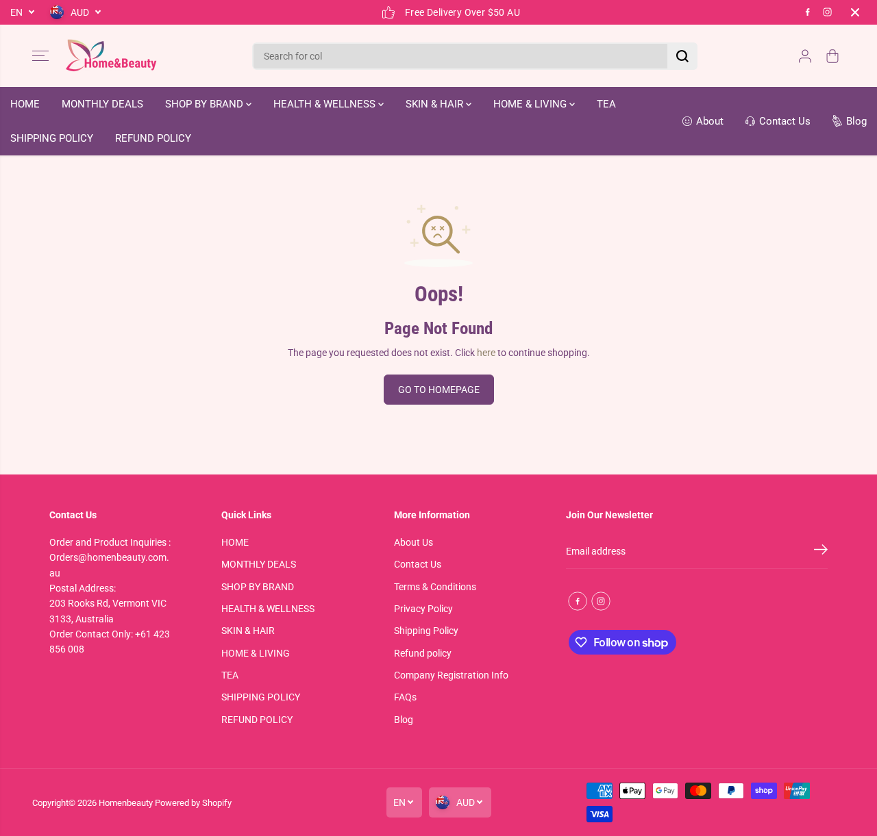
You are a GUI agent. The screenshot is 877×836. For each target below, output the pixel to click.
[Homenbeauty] (111, 55)
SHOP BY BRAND (205, 104)
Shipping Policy (426, 630)
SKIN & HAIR (436, 104)
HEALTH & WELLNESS (325, 104)
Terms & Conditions (435, 586)
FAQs (405, 697)
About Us (413, 542)
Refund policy (423, 653)
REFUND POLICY (153, 138)
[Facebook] (808, 12)
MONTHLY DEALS (102, 104)
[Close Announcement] (855, 12)
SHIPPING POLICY (51, 138)
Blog (403, 719)
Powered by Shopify (193, 803)
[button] (40, 56)
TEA (606, 104)
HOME (25, 104)
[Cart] (832, 56)
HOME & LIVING (531, 104)
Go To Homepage (439, 389)
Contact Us (417, 564)
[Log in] (805, 56)
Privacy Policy (423, 608)
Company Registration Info (451, 675)
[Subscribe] (821, 552)
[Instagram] (827, 12)
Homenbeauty (126, 803)
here (486, 352)
